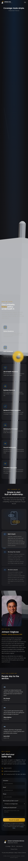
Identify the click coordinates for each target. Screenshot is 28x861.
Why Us (13, 846)
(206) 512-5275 (7, 768)
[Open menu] (25, 2)
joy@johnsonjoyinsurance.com (12, 771)
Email (5, 787)
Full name (6, 780)
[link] (14, 332)
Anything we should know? (9, 807)
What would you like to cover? (11, 800)
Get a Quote (19, 846)
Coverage (8, 846)
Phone (4, 794)
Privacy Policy (14, 849)
